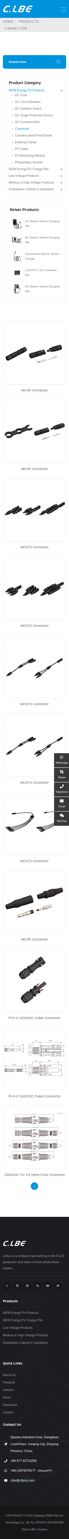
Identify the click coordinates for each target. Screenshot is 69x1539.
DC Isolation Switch (28, 108)
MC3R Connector (34, 939)
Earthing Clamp (25, 142)
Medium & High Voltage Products (31, 182)
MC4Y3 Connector (34, 704)
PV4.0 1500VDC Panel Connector (35, 1096)
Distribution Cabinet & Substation (31, 189)
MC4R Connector (34, 390)
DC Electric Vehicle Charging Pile (42, 240)
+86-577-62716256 (24, 1460)
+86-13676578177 (32, 1470)
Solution (8, 1390)
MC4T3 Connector (35, 547)
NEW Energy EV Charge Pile (29, 169)
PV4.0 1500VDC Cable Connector (34, 1018)
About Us (9, 1375)
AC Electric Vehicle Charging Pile (42, 224)
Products (29, 21)
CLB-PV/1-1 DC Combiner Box (41, 272)
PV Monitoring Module (30, 155)
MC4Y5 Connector (34, 861)
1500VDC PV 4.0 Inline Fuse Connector (34, 1175)
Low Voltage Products (24, 175)
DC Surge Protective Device (34, 115)
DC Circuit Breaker (28, 101)
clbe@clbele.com (22, 1480)
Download (10, 1405)
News (7, 1397)
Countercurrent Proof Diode (33, 135)
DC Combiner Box (27, 122)
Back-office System (35, 1529)
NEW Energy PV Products (26, 90)
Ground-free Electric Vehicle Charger (42, 256)
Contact (8, 1412)
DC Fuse (21, 95)
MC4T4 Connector (35, 626)
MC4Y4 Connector (34, 782)
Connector (22, 128)
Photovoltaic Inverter (29, 162)
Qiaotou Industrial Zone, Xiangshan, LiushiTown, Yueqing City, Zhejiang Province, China (35, 1444)
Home (8, 21)
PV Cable (21, 149)
